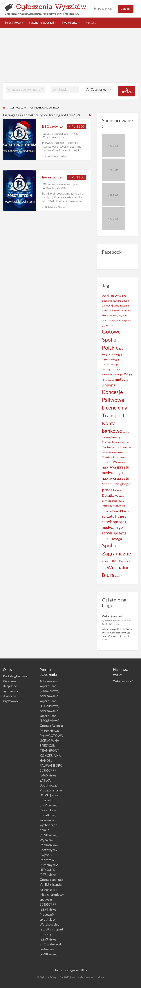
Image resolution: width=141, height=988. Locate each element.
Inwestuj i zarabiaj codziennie (65, 177)
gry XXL (124, 374)
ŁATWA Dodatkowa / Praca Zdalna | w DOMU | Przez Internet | (51, 790)
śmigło (118, 575)
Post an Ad (104, 8)
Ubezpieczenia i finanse (58, 133)
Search (127, 92)
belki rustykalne (114, 295)
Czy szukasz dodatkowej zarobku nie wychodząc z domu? (48, 820)
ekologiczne (113, 320)
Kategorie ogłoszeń (41, 22)
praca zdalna (118, 500)
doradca (117, 310)
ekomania (110, 325)
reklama (114, 511)
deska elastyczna (111, 300)
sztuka (105, 561)
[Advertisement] (70, 55)
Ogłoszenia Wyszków (51, 6)
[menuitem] (103, 9)
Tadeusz (116, 560)
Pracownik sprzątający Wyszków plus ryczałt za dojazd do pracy (51, 924)
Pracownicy (107, 506)
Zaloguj (125, 8)
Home (58, 970)
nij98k (75, 133)
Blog (84, 970)
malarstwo (124, 442)
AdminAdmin (111, 620)
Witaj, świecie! (112, 616)
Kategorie (71, 970)
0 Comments (115, 624)
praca (107, 489)
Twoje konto (69, 22)
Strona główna (14, 22)
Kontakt (90, 22)
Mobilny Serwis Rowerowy (117, 447)
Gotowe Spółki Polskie (111, 339)
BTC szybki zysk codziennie (63, 126)
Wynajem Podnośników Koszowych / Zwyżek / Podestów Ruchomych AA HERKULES (50, 855)
